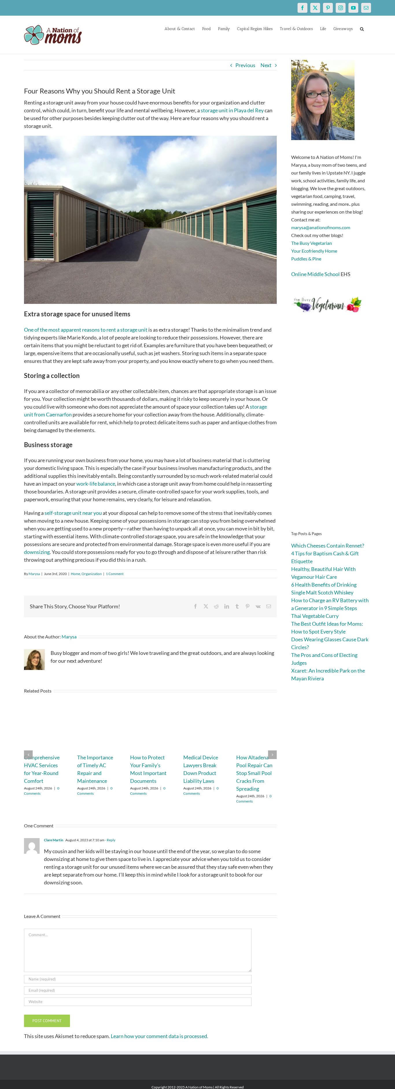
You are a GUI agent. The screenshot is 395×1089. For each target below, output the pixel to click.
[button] (362, 28)
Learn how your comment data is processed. (159, 1036)
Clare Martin (53, 840)
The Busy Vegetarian (311, 243)
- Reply (109, 840)
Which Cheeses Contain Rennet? (327, 545)
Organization (92, 574)
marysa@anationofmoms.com (320, 227)
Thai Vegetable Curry (315, 616)
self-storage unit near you (73, 513)
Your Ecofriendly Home (314, 251)
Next (266, 65)
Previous (245, 65)
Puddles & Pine (306, 258)
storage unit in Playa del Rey (232, 110)
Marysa (34, 574)
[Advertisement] (331, 431)
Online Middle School (315, 274)
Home (75, 574)
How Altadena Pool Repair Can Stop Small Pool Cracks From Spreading (254, 773)
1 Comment (114, 574)
